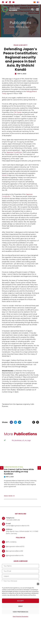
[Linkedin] (10, 2)
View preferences (20, 612)
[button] (38, 584)
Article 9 (5, 175)
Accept (20, 601)
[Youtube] (13, 2)
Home (11, 27)
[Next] (37, 422)
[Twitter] (6, 2)
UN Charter (18, 112)
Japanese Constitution (14, 152)
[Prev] (34, 422)
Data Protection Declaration (20, 616)
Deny (20, 606)
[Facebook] (3, 2)
